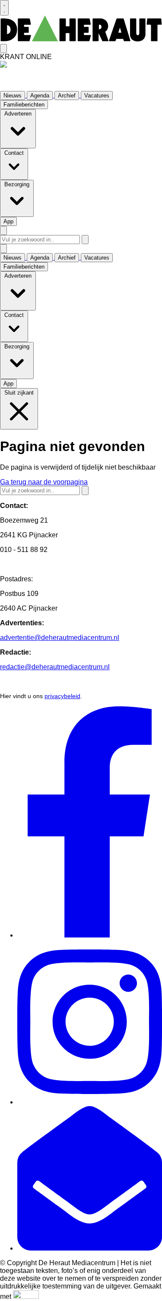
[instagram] (89, 1102)
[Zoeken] (85, 239)
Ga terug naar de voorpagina (44, 482)
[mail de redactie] (89, 1248)
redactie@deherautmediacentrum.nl (55, 667)
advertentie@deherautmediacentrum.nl (59, 637)
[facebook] (89, 935)
